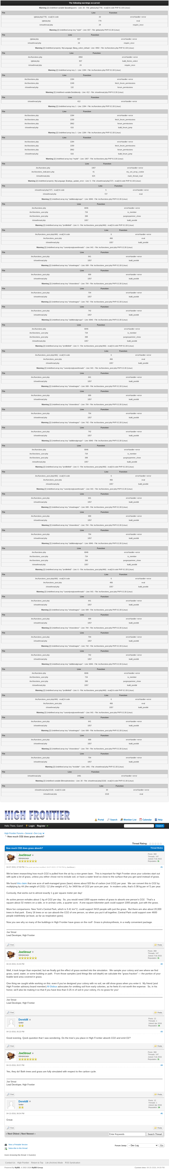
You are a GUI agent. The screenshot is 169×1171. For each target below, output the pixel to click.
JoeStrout (70, 867)
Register (41, 826)
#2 (162, 964)
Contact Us (10, 1163)
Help (160, 819)
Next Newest (27, 1133)
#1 (162, 867)
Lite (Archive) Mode (54, 1163)
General (28, 833)
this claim (22, 883)
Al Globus (52, 986)
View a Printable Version (18, 1145)
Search (113, 819)
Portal (101, 819)
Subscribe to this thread (17, 1148)
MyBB (17, 1168)
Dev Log (38, 833)
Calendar (147, 819)
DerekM (23, 1019)
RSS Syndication (72, 1163)
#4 (162, 1065)
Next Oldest (13, 1133)
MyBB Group (37, 1168)
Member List (130, 819)
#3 (162, 1032)
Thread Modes (157, 848)
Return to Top (37, 1163)
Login (32, 826)
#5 (162, 1113)
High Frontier (23, 1163)
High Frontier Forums (13, 833)
